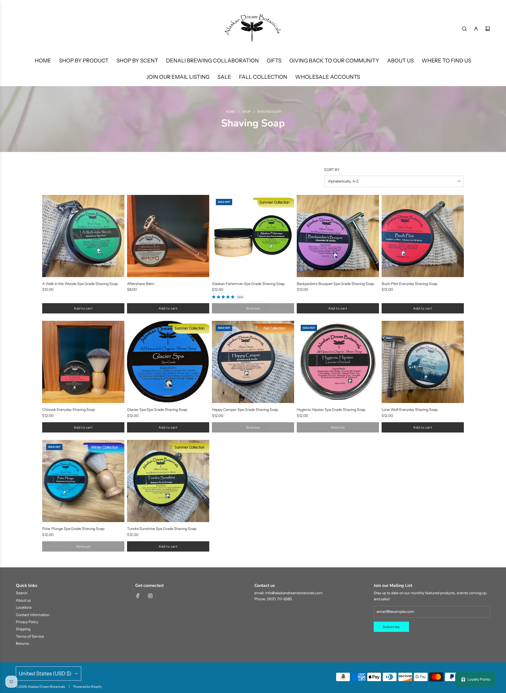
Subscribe (391, 627)
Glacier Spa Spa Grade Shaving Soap (157, 409)
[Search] (464, 29)
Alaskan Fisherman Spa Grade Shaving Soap (248, 283)
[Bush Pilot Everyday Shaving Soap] (423, 236)
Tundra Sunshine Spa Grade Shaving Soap (161, 528)
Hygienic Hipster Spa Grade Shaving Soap (331, 409)
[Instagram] (150, 596)
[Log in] (476, 29)
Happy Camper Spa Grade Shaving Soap (245, 409)
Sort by (331, 169)
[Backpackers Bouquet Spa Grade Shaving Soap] (338, 236)
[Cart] (487, 29)
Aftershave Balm (140, 283)
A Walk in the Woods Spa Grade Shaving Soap (80, 283)
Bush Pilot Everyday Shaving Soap (409, 283)
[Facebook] (138, 596)
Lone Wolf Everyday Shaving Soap (409, 409)
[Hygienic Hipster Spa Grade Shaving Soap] (338, 362)
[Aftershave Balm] (168, 236)
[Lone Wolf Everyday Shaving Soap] (423, 362)
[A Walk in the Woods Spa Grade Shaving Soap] (83, 236)
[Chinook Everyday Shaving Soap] (83, 362)
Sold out (253, 308)
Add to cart (83, 308)
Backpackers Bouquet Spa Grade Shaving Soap (335, 283)
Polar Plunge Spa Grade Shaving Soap (73, 528)
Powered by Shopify (87, 687)
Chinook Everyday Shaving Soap (68, 409)
